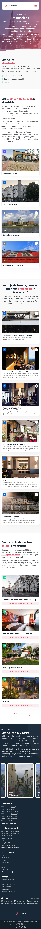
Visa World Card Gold (8, 845)
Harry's (6, 480)
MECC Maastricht (10, 204)
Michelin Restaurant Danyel (14, 444)
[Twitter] (17, 927)
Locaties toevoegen (7, 879)
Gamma (3, 860)
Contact (3, 894)
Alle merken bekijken (8, 872)
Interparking (5, 869)
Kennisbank (5, 882)
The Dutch (7, 701)
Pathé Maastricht (10, 173)
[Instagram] (22, 927)
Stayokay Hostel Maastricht (14, 667)
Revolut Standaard (7, 838)
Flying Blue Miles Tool (8, 884)
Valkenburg (14, 794)
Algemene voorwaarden (8, 891)
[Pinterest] (19, 927)
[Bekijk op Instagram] (7, 904)
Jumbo (3, 855)
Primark (3, 865)
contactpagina (26, 756)
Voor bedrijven (6, 887)
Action (3, 867)
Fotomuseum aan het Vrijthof (14, 265)
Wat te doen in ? (8, 807)
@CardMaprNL (35, 898)
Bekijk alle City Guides (8, 823)
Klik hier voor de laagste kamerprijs (20, 603)
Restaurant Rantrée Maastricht (15, 372)
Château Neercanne (11, 516)
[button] (36, 151)
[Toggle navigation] (35, 5)
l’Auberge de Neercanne (10, 555)
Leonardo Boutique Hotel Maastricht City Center (19, 600)
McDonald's (5, 862)
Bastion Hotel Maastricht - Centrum (17, 633)
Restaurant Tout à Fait (12, 408)
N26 (2, 840)
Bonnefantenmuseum (11, 235)
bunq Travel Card (6, 843)
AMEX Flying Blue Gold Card (10, 831)
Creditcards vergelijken (9, 847)
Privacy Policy (5, 889)
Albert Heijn (5, 858)
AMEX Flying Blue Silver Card (10, 833)
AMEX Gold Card (6, 836)
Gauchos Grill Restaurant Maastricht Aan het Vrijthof (19, 336)
